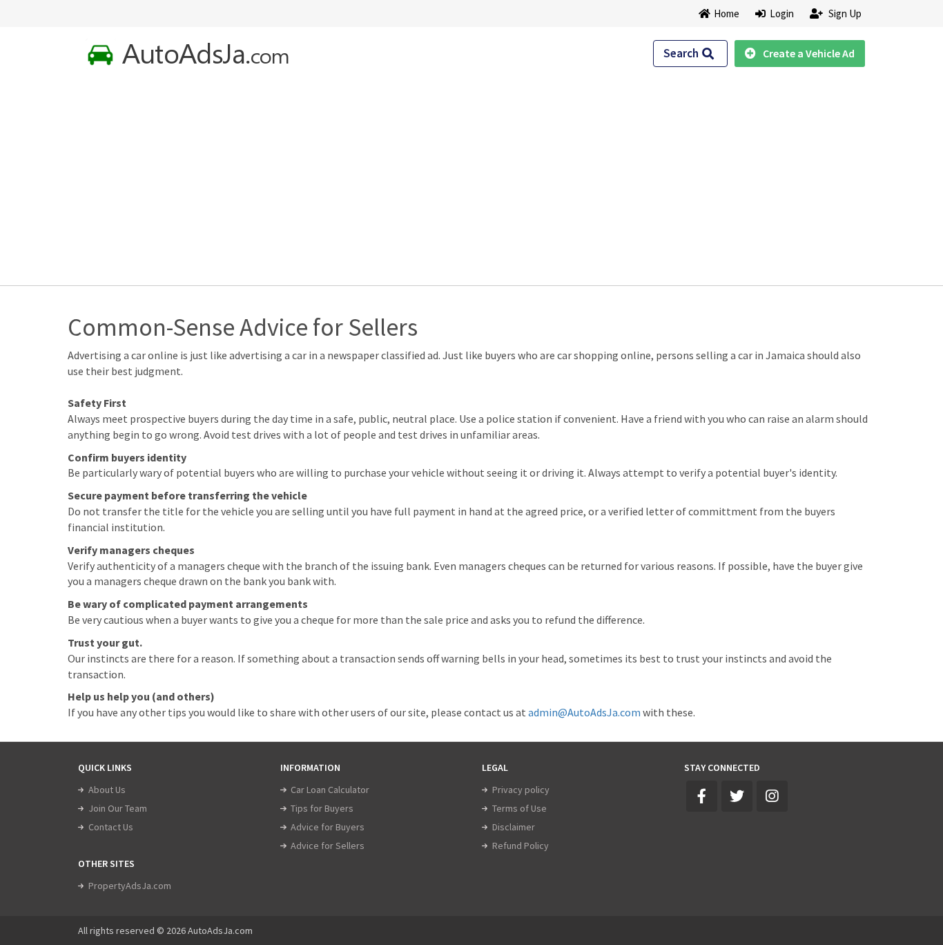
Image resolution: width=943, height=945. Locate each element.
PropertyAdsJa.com (129, 885)
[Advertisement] (471, 173)
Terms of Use (519, 808)
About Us (107, 789)
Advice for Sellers (327, 845)
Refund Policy (520, 845)
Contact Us (110, 827)
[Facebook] (701, 796)
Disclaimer (513, 827)
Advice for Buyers (327, 827)
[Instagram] (772, 796)
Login (780, 13)
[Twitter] (736, 796)
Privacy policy (521, 789)
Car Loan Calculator (330, 789)
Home (726, 13)
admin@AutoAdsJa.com (584, 712)
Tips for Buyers (322, 808)
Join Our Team (117, 808)
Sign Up (844, 13)
